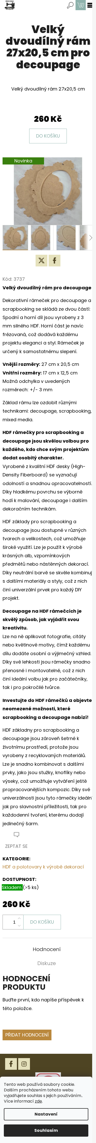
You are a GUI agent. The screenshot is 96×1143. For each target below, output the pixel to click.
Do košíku (48, 136)
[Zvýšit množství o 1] (19, 918)
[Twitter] (41, 260)
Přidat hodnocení (27, 1035)
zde (38, 1101)
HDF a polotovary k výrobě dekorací (43, 867)
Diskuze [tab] (46, 963)
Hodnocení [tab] (47, 949)
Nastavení (46, 1114)
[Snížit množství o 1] (19, 925)
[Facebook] (54, 260)
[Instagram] (24, 1064)
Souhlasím (46, 1130)
